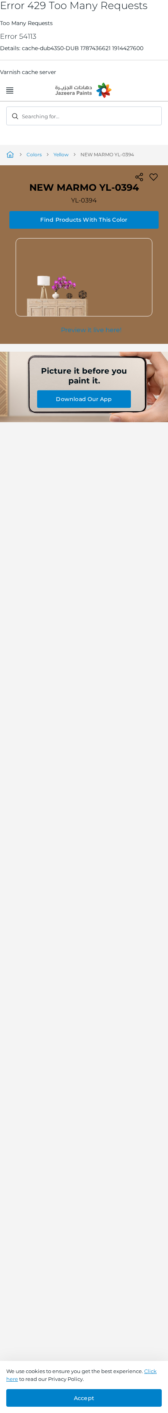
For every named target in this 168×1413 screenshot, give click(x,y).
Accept (84, 1398)
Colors (34, 154)
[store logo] (84, 91)
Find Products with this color (83, 219)
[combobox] (84, 116)
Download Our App (84, 399)
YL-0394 (84, 200)
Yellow (61, 154)
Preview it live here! (91, 330)
